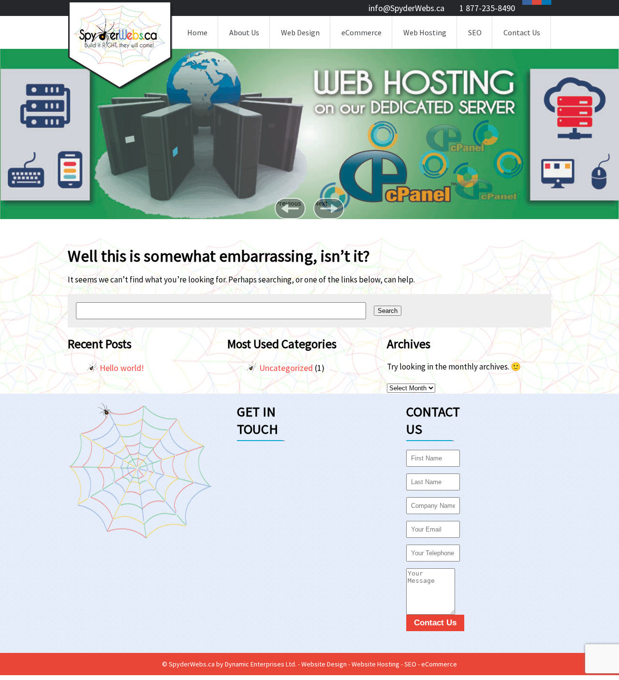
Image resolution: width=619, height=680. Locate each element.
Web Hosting (424, 32)
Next (320, 203)
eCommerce (361, 32)
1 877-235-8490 (487, 8)
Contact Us (521, 32)
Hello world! (122, 367)
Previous (288, 203)
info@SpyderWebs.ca (406, 8)
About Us (244, 32)
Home (197, 32)
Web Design (300, 32)
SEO (475, 32)
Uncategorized (286, 367)
